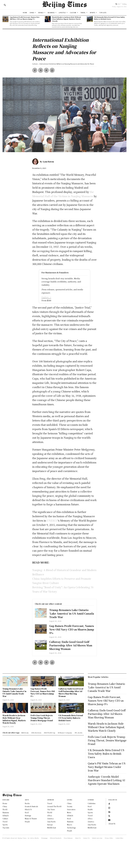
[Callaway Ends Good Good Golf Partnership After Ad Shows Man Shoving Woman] (41, 645)
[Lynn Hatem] (36, 161)
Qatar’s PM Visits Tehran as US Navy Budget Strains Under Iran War (106, 766)
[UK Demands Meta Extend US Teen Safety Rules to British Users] (90, 19)
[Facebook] (34, 70)
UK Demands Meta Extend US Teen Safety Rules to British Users (109, 18)
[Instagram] (109, 808)
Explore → (46, 297)
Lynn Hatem (48, 161)
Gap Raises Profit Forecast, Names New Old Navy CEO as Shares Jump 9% (25, 18)
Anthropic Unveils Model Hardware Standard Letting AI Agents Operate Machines (106, 780)
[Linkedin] (109, 812)
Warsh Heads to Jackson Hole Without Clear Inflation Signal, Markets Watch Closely (66, 19)
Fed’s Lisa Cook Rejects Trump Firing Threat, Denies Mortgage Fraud (41, 718)
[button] (5, 5)
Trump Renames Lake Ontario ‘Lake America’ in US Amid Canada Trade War (71, 613)
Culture (35, 64)
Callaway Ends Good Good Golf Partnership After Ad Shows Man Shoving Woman (70, 645)
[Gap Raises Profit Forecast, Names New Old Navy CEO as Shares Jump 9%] (5, 19)
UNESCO (52, 520)
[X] (40, 70)
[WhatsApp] (52, 70)
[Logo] (64, 4)
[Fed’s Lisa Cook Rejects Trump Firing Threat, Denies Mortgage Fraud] (43, 708)
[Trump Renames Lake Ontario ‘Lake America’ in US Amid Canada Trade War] (41, 613)
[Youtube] (109, 820)
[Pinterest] (46, 70)
